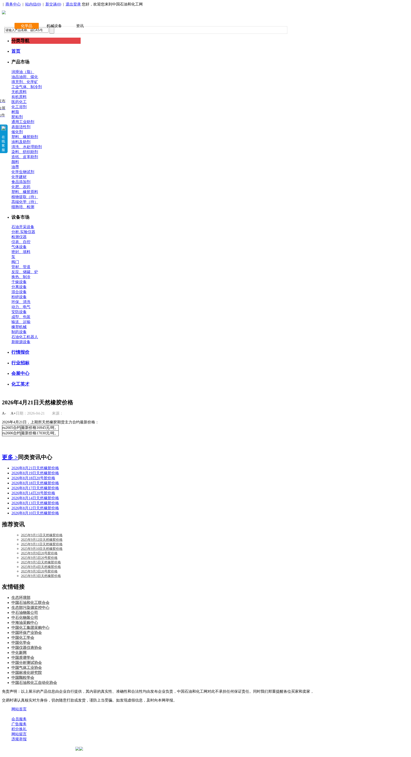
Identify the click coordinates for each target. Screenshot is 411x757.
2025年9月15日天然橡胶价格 (42, 535)
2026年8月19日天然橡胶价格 (35, 473)
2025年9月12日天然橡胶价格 (42, 539)
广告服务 (19, 724)
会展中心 (20, 373)
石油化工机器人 (24, 337)
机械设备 (54, 26)
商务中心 (13, 4)
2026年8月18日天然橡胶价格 (35, 483)
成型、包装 (20, 317)
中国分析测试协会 (26, 663)
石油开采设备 (22, 227)
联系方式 (38, 714)
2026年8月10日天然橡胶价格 (35, 513)
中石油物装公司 (24, 613)
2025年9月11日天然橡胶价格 (42, 544)
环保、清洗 (20, 302)
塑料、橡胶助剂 (24, 137)
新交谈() (53, 4)
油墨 (15, 167)
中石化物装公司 (24, 618)
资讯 (79, 26)
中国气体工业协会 (26, 668)
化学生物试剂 (22, 172)
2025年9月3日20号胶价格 (39, 571)
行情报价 (20, 352)
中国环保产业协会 (26, 633)
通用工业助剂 (22, 122)
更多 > (10, 457)
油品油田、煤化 (24, 77)
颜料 (15, 162)
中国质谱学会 (22, 658)
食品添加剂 (20, 182)
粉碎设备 (19, 297)
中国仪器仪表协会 (26, 648)
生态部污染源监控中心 (30, 608)
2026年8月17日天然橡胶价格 (35, 488)
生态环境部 (20, 598)
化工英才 (20, 383)
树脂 (15, 112)
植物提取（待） (24, 197)
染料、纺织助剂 (24, 152)
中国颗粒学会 (22, 678)
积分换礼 (19, 729)
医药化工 (19, 102)
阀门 (15, 262)
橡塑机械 (19, 327)
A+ (13, 413)
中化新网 (19, 653)
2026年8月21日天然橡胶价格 (35, 468)
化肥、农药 (20, 187)
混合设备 (19, 292)
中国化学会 (20, 643)
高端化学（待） (24, 202)
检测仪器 (19, 237)
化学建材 (19, 177)
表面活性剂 (20, 127)
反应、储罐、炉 (24, 272)
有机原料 (19, 97)
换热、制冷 (20, 277)
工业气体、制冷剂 (26, 87)
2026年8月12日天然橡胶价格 (35, 508)
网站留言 (19, 734)
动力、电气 (20, 307)
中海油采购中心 (24, 623)
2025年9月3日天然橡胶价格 (41, 576)
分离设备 (19, 287)
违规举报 (19, 739)
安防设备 (19, 312)
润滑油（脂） (22, 72)
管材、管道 (20, 267)
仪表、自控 (20, 242)
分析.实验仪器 (23, 232)
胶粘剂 (17, 117)
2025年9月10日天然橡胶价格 (42, 549)
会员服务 (19, 719)
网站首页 (19, 709)
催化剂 (17, 132)
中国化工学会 (22, 638)
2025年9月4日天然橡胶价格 (41, 567)
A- (4, 413)
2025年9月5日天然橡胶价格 (41, 562)
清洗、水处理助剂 (26, 147)
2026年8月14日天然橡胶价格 (35, 498)
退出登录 (73, 4)
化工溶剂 (19, 107)
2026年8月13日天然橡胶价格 (35, 503)
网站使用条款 (62, 714)
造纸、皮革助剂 (24, 157)
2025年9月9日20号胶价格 (39, 553)
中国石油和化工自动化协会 (34, 683)
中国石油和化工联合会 (30, 603)
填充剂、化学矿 (24, 82)
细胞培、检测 (22, 207)
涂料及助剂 (20, 142)
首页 (15, 51)
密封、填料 (20, 252)
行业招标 (20, 362)
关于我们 (19, 714)
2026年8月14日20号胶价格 (33, 493)
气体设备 (19, 247)
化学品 (26, 26)
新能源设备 (20, 342)
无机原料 (19, 92)
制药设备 (19, 332)
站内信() (33, 4)
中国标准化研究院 (26, 673)
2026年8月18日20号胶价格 (33, 478)
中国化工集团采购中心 (30, 628)
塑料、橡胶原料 (24, 192)
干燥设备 (19, 282)
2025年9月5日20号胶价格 (39, 558)
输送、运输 (20, 322)
